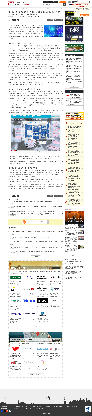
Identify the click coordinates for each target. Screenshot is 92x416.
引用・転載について (47, 406)
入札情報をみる (47, 1)
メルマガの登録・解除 (36, 406)
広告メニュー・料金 (17, 408)
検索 (64, 4)
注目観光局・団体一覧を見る (35, 374)
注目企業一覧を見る (36, 326)
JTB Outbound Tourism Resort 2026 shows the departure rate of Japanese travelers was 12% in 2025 (74, 277)
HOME (9, 8)
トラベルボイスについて (18, 406)
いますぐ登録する (85, 15)
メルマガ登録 (62, 1)
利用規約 (67, 406)
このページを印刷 (59, 19)
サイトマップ (74, 406)
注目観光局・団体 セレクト (22, 339)
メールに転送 (50, 19)
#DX (39, 16)
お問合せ (42, 408)
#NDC (35, 16)
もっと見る (35, 256)
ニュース (13, 8)
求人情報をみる (55, 1)
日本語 (69, 1)
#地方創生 (31, 16)
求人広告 (36, 408)
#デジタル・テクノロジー (23, 16)
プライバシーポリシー (58, 406)
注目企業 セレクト (18, 267)
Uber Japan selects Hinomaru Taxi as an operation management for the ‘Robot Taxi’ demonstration (74, 267)
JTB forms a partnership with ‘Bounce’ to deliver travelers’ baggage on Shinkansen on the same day (74, 272)
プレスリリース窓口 (28, 408)
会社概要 (27, 406)
